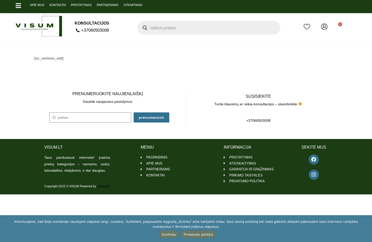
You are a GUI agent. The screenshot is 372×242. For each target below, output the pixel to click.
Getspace (103, 186)
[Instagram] (314, 175)
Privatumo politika (198, 234)
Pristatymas (81, 5)
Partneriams (107, 5)
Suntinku (169, 234)
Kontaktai (57, 5)
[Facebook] (314, 159)
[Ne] (365, 228)
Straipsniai (132, 5)
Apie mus (37, 5)
